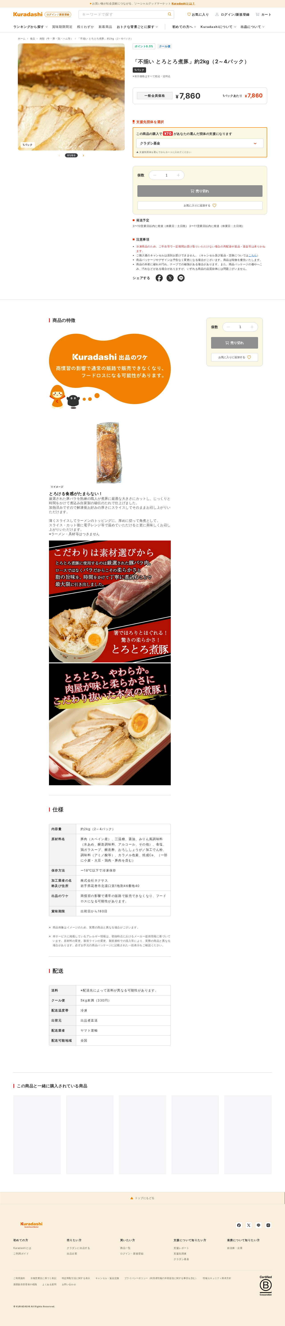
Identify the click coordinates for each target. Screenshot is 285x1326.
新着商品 (105, 27)
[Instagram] (268, 1225)
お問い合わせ (69, 1284)
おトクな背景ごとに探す (136, 27)
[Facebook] (239, 1225)
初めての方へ (182, 27)
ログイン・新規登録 (131, 1253)
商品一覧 (125, 1248)
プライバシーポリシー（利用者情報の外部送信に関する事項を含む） (161, 1278)
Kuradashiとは (22, 1248)
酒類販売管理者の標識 (25, 1284)
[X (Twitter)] (248, 1225)
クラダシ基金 (181, 1259)
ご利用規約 (19, 1278)
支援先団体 (180, 1253)
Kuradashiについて (217, 27)
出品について (251, 27)
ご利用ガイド (21, 1253)
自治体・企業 (235, 1248)
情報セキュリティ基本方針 (217, 1278)
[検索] (169, 14)
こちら (252, 255)
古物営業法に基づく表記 (44, 1278)
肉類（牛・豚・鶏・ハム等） (56, 38)
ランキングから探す (28, 27)
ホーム (22, 38)
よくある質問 (49, 1284)
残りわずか (85, 27)
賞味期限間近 (62, 27)
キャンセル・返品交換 (107, 1278)
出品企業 (72, 1253)
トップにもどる (145, 1198)
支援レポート (181, 1248)
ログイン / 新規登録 (58, 14)
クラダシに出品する (78, 1248)
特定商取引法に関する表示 (76, 1278)
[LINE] (258, 1225)
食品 (32, 38)
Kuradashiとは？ (183, 3)
